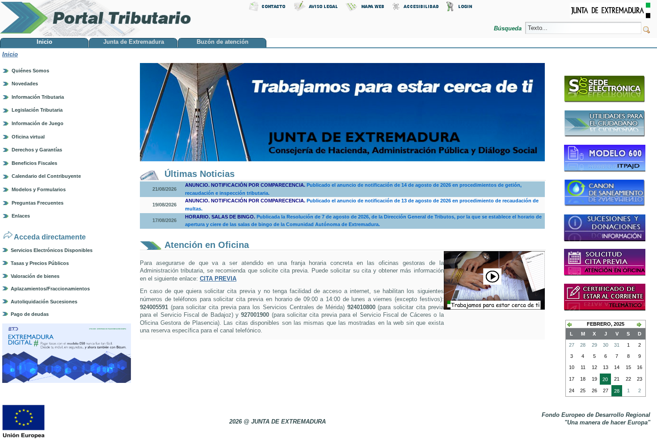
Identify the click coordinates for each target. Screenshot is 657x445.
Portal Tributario (95, 18)
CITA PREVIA (218, 278)
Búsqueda (508, 28)
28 (615, 392)
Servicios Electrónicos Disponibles (52, 250)
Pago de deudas (30, 314)
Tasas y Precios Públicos (40, 263)
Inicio (10, 54)
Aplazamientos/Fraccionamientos (50, 288)
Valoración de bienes (35, 276)
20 (604, 381)
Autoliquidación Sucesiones (44, 301)
